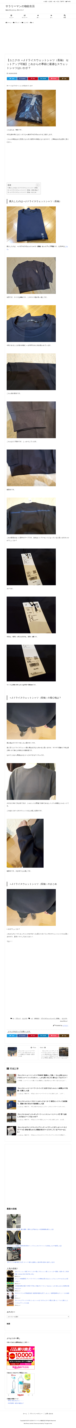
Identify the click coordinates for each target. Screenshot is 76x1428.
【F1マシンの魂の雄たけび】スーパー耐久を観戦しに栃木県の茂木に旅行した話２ (31, 1262)
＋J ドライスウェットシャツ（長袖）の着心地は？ (24, 190)
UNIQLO (36, 1018)
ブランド (17, 22)
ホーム (9, 22)
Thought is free (48, 1423)
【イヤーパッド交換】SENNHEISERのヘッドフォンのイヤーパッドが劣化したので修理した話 (34, 1246)
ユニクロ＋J (63, 1021)
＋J (32, 1018)
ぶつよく (65, 1025)
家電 (46, 1)
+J (33, 22)
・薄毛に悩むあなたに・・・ (15, 1400)
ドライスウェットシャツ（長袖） (50, 1018)
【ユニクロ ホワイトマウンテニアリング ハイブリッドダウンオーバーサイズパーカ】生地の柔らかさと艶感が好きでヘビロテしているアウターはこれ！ (42, 1129)
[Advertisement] (38, 39)
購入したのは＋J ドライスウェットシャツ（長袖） (24, 187)
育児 (58, 1)
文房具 (50, 1)
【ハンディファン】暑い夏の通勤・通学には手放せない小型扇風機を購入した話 (30, 1229)
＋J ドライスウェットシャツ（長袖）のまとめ (22, 192)
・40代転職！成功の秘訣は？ (15, 1403)
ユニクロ (25, 22)
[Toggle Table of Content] (37, 185)
